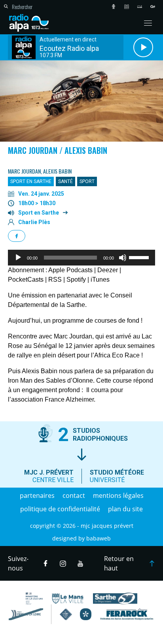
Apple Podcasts (70, 270)
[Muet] (123, 258)
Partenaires (37, 495)
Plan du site (125, 509)
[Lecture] (18, 258)
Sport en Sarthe (38, 212)
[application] (81, 258)
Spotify (76, 279)
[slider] (140, 257)
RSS (55, 279)
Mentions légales (118, 495)
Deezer (107, 270)
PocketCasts (26, 279)
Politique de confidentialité (60, 509)
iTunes (100, 279)
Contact (74, 495)
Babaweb (98, 538)
